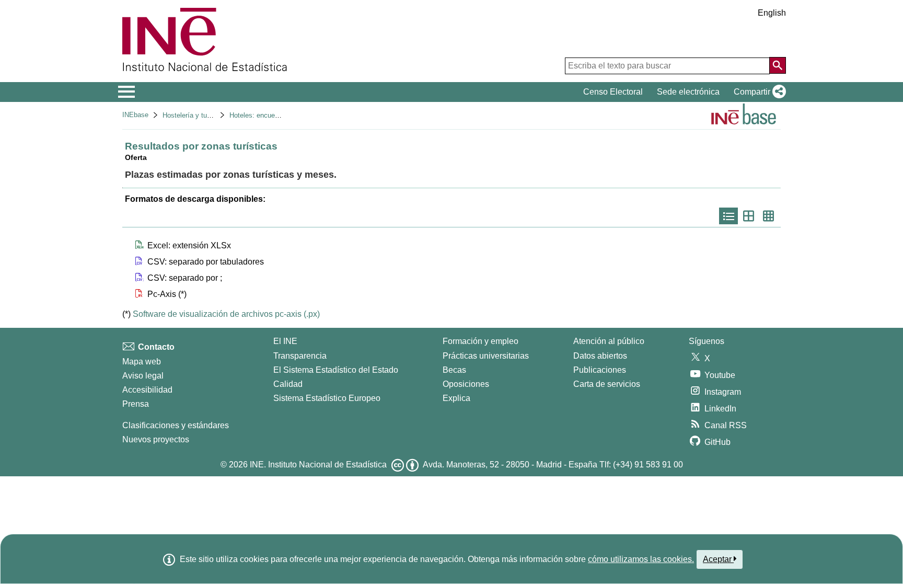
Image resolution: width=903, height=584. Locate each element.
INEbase (135, 115)
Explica (456, 398)
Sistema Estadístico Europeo (326, 398)
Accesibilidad (147, 389)
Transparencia (300, 355)
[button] (758, 92)
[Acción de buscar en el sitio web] (777, 65)
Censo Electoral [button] (613, 91)
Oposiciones (466, 384)
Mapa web (141, 361)
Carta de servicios (606, 384)
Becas (454, 369)
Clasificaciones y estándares (175, 425)
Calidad (288, 384)
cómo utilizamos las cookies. (641, 559)
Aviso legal (143, 375)
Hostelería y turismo (193, 115)
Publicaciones (599, 369)
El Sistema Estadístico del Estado (335, 369)
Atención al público (608, 341)
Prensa (135, 403)
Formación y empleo (480, 341)
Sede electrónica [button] (688, 91)
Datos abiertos (600, 355)
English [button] (772, 12)
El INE (285, 341)
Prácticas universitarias (486, 355)
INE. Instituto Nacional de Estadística (318, 464)
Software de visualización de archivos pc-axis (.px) (226, 314)
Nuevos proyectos (155, 439)
